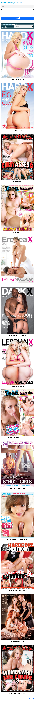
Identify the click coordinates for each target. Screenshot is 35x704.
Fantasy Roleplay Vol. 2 (18, 284)
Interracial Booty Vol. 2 (17, 335)
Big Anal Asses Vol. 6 (17, 130)
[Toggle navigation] (31, 2)
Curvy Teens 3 (17, 233)
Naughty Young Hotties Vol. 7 (17, 437)
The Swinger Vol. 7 (17, 642)
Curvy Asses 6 (17, 182)
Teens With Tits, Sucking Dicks (17, 539)
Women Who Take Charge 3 (17, 693)
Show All (31, 699)
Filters (17, 18)
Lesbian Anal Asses (17, 386)
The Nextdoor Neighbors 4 (17, 591)
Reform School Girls (17, 488)
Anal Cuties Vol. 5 (17, 79)
